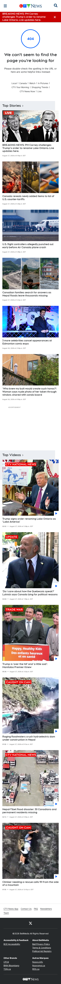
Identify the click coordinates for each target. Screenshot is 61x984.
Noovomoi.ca (38, 965)
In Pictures (43, 83)
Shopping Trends (40, 87)
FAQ (36, 908)
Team (6, 913)
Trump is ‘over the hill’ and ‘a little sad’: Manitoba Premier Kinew (25, 666)
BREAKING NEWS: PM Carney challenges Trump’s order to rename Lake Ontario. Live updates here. (28, 148)
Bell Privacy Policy (41, 944)
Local (14, 83)
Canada (23, 83)
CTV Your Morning (20, 87)
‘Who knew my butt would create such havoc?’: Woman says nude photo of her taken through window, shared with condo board (29, 391)
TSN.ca (7, 969)
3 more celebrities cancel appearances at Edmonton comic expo (27, 342)
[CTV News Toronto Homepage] (30, 6)
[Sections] (5, 6)
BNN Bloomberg (11, 965)
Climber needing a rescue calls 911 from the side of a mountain (30, 884)
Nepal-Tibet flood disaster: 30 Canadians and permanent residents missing (29, 811)
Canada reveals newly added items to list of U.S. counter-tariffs (28, 198)
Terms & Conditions (41, 947)
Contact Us (26, 908)
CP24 (6, 962)
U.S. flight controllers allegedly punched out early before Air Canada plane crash (27, 246)
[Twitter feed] (30, 923)
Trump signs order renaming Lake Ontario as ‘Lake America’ (29, 520)
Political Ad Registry (42, 951)
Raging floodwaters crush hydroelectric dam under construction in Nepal (28, 738)
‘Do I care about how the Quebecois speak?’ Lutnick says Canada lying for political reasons (30, 593)
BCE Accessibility (12, 944)
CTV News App (11, 908)
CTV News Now (27, 91)
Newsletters (46, 908)
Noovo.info (37, 962)
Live (39, 91)
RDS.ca (35, 969)
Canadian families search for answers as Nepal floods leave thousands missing (26, 294)
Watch (32, 83)
